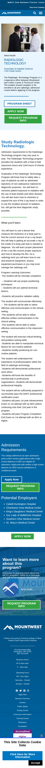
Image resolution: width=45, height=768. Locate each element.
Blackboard (24, 2)
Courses (41, 2)
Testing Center (22, 710)
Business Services (22, 698)
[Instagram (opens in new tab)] (28, 690)
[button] (34, 13)
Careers (22, 702)
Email (17, 2)
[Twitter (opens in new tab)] (20, 690)
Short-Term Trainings (37, 7)
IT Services (33, 2)
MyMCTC (11, 2)
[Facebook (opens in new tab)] (16, 690)
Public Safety (22, 706)
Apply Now (22, 694)
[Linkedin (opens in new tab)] (24, 690)
